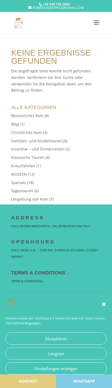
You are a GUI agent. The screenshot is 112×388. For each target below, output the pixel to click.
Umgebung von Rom (29, 199)
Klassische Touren (27, 157)
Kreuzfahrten (23, 165)
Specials (18, 182)
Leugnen (56, 353)
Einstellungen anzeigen (56, 368)
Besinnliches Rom (27, 115)
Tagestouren (22, 190)
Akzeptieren (56, 338)
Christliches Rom (26, 132)
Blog (15, 124)
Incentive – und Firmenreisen (37, 149)
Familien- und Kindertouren (36, 140)
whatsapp (84, 381)
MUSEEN (19, 174)
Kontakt (28, 381)
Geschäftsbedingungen (23, 323)
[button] (104, 304)
